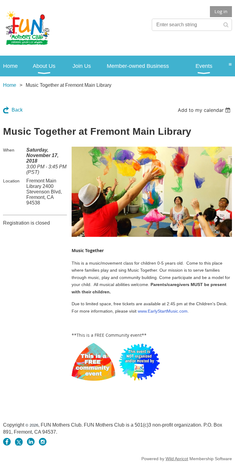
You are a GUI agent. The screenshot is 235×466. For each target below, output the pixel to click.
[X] (19, 442)
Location (11, 180)
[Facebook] (7, 442)
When (8, 150)
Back (17, 109)
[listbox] (205, 110)
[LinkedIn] (31, 442)
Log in (220, 11)
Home (9, 85)
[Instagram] (43, 442)
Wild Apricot (177, 458)
